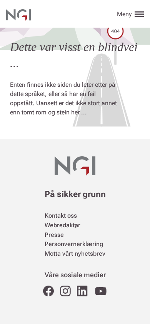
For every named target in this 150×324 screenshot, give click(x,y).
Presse (54, 234)
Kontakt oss (61, 215)
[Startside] (18, 13)
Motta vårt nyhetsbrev (75, 253)
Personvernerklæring (74, 244)
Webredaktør (62, 225)
